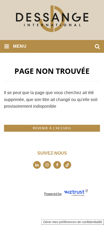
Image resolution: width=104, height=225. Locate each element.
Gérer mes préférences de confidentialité (72, 222)
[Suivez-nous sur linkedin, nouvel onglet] (37, 165)
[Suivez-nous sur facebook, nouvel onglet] (57, 165)
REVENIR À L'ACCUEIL (52, 128)
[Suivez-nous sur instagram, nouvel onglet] (47, 165)
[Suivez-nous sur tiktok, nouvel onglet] (67, 165)
